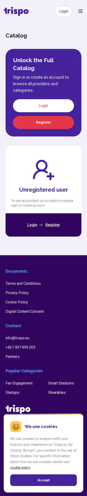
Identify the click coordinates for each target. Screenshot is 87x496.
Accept (44, 480)
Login (63, 11)
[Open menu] (80, 11)
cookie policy (20, 467)
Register (43, 122)
